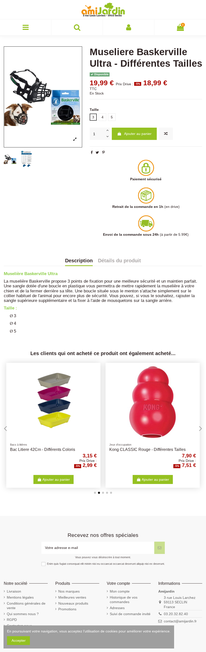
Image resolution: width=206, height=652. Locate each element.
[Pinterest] (103, 152)
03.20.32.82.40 (176, 614)
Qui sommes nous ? (23, 614)
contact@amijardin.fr (180, 621)
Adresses (117, 608)
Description (79, 260)
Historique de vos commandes (123, 599)
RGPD (12, 620)
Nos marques (69, 591)
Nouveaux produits (73, 603)
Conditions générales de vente (26, 605)
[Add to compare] (166, 134)
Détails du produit (119, 260)
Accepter (19, 640)
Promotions (67, 609)
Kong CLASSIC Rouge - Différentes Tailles (147, 449)
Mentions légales (20, 597)
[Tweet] (97, 152)
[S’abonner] (159, 548)
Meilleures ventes (72, 597)
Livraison (14, 591)
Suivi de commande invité (130, 614)
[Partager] (92, 152)
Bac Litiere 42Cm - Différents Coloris (42, 449)
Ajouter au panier (137, 134)
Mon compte (120, 591)
